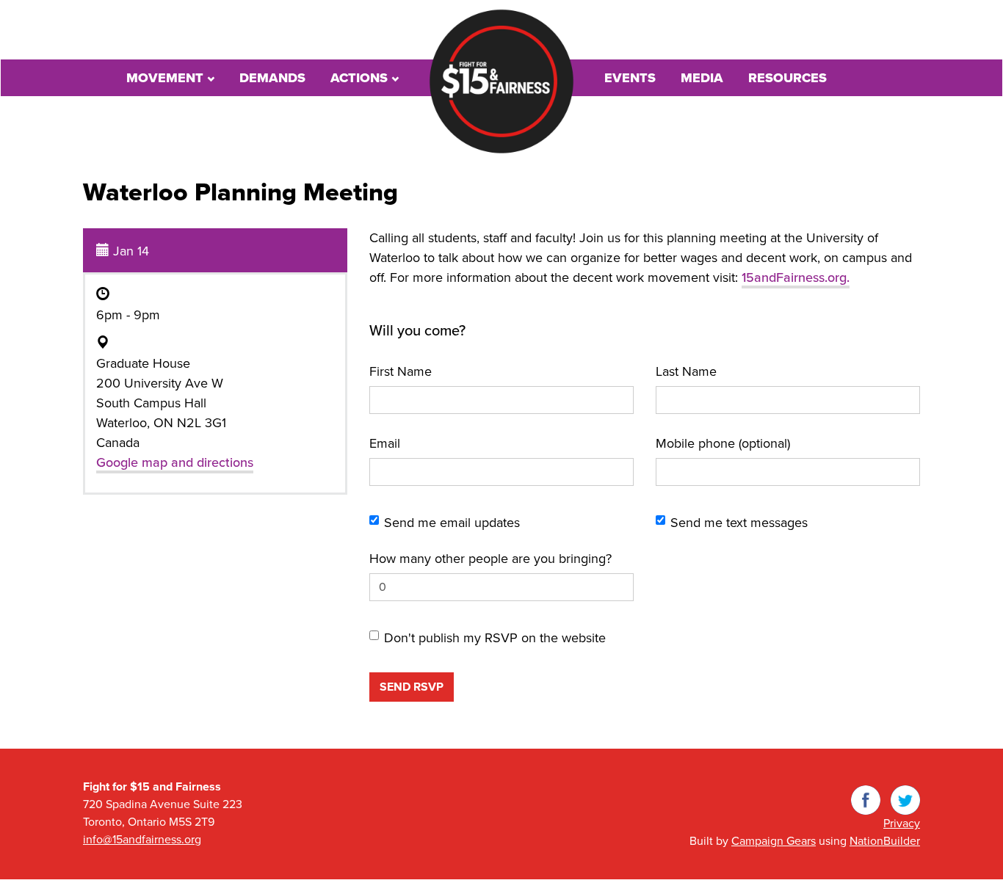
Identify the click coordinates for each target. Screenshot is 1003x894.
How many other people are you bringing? (490, 558)
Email (384, 443)
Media (702, 78)
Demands (272, 78)
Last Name (686, 371)
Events (630, 78)
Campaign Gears (773, 841)
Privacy (901, 823)
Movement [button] (166, 78)
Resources (787, 78)
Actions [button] (360, 78)
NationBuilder (885, 841)
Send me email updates (452, 523)
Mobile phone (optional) (723, 443)
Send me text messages (739, 523)
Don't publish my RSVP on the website (495, 638)
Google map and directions (174, 462)
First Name (400, 371)
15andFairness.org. (796, 277)
